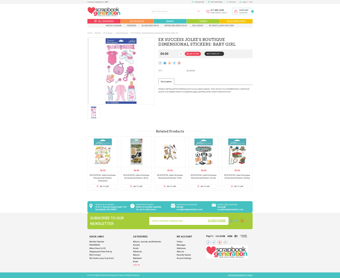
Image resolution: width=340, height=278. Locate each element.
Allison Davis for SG (150, 26)
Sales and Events (236, 21)
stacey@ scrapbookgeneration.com (230, 208)
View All (136, 265)
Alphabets (137, 258)
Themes (203, 21)
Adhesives (137, 252)
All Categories (106, 21)
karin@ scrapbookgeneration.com (190, 208)
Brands (170, 21)
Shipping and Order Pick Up (175, 26)
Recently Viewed (184, 255)
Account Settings (184, 258)
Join (251, 2)
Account (232, 2)
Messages (181, 245)
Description (166, 81)
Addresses (181, 248)
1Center (250, 275)
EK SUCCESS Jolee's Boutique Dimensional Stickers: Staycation (103, 178)
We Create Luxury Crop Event (221, 26)
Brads (135, 261)
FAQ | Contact (198, 26)
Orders (179, 242)
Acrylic (136, 248)
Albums (136, 255)
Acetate (136, 245)
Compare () (199, 2)
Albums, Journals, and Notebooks (147, 242)
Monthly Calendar (114, 26)
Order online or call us (218, 13)
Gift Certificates (217, 2)
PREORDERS (131, 26)
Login (244, 2)
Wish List (180, 252)
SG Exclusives (137, 21)
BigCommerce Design (236, 275)
